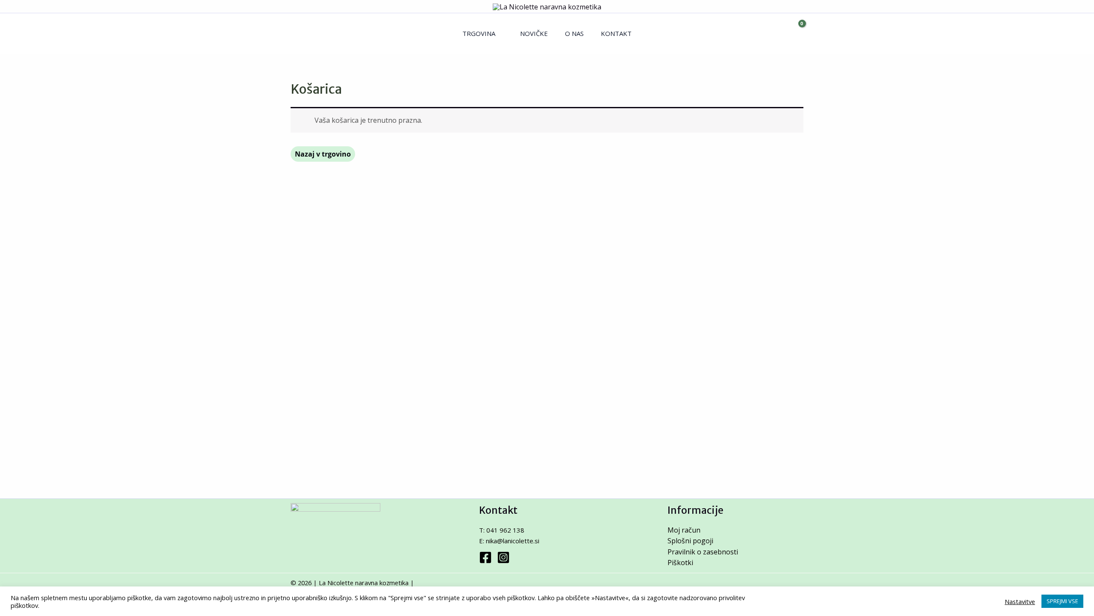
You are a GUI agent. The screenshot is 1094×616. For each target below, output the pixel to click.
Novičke (534, 33)
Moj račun (684, 530)
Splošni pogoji (690, 540)
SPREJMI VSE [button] (1062, 601)
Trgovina (478, 33)
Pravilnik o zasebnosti (703, 552)
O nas (574, 33)
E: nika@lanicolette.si (509, 540)
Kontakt (616, 33)
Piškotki (680, 562)
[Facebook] (485, 557)
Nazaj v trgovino (323, 154)
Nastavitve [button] (1020, 601)
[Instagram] (503, 557)
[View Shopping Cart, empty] (794, 33)
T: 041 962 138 (501, 530)
